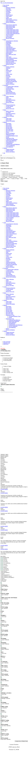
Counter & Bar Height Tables (12, 29)
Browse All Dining (10, 38)
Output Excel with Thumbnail (8, 173)
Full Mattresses (9, 143)
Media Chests (9, 18)
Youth (4, 39)
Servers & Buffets (10, 34)
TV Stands (8, 112)
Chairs (7, 72)
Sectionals (8, 68)
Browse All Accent (10, 108)
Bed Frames (8, 123)
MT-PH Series (9, 128)
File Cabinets (9, 101)
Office (4, 95)
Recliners (8, 75)
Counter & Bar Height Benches (13, 33)
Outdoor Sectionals (10, 149)
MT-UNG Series (9, 130)
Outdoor (5, 148)
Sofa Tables (8, 90)
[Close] (1, 346)
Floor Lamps (8, 119)
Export (7, 165)
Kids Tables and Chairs (11, 54)
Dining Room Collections (11, 24)
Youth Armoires (9, 52)
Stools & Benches (10, 21)
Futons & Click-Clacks (11, 63)
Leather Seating (9, 82)
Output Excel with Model (7, 174)
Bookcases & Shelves (10, 100)
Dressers (8, 13)
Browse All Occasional (11, 93)
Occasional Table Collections (12, 86)
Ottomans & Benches (10, 79)
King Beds (8, 8)
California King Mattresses (11, 139)
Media (4, 109)
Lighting (5, 117)
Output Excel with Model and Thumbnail (11, 175)
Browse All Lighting (10, 121)
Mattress (5, 122)
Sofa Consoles (9, 91)
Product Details (4, 364)
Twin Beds (8, 12)
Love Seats (8, 71)
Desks (7, 55)
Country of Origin (15, 178)
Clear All (2, 165)
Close (2, 181)
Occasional (5, 85)
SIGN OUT (5, 344)
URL (22, 178)
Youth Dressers (9, 47)
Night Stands (9, 16)
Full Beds (8, 11)
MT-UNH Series (9, 129)
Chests (7, 17)
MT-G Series (9, 124)
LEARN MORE (4, 489)
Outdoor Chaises (9, 150)
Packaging (3, 374)
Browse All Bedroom (10, 22)
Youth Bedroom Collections (12, 40)
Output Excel (5, 171)
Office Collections (10, 96)
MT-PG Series (9, 127)
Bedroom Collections (10, 7)
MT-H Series (9, 125)
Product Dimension (13, 177)
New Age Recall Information (7, 2)
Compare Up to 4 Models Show (21, 741)
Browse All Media (10, 116)
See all (2, 160)
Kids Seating (8, 53)
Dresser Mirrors (9, 15)
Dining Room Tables (10, 26)
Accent (4, 103)
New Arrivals (6, 5)
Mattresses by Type (10, 315)
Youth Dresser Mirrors (11, 48)
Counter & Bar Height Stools (12, 32)
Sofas (7, 69)
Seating (4, 65)
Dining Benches (9, 28)
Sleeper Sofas (9, 70)
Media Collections (10, 111)
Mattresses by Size (10, 318)
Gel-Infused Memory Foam (12, 135)
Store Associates (6, 341)
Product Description (5, 353)
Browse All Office (10, 102)
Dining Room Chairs (10, 27)
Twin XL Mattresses (10, 145)
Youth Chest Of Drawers (11, 50)
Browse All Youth (10, 64)
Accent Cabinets (9, 106)
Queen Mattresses (10, 141)
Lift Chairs (8, 76)
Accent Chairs (9, 74)
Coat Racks (8, 107)
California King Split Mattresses (13, 144)
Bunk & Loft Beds (10, 61)
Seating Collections (10, 66)
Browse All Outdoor (10, 151)
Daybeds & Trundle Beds (11, 60)
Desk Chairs (8, 56)
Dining (4, 23)
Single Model (3, 383)
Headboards (8, 42)
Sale (4, 153)
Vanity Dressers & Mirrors (11, 19)
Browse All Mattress (10, 133)
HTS (8, 178)
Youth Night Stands (10, 49)
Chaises (7, 77)
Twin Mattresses (9, 146)
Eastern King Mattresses (11, 140)
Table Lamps (9, 118)
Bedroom (5, 6)
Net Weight (4, 177)
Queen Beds (8, 10)
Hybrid (7, 137)
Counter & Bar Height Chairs (12, 31)
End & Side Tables (10, 88)
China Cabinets (9, 35)
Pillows (7, 132)
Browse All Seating (10, 84)
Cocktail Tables (9, 87)
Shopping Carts (6, 342)
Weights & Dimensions (5, 355)
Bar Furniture (9, 37)
